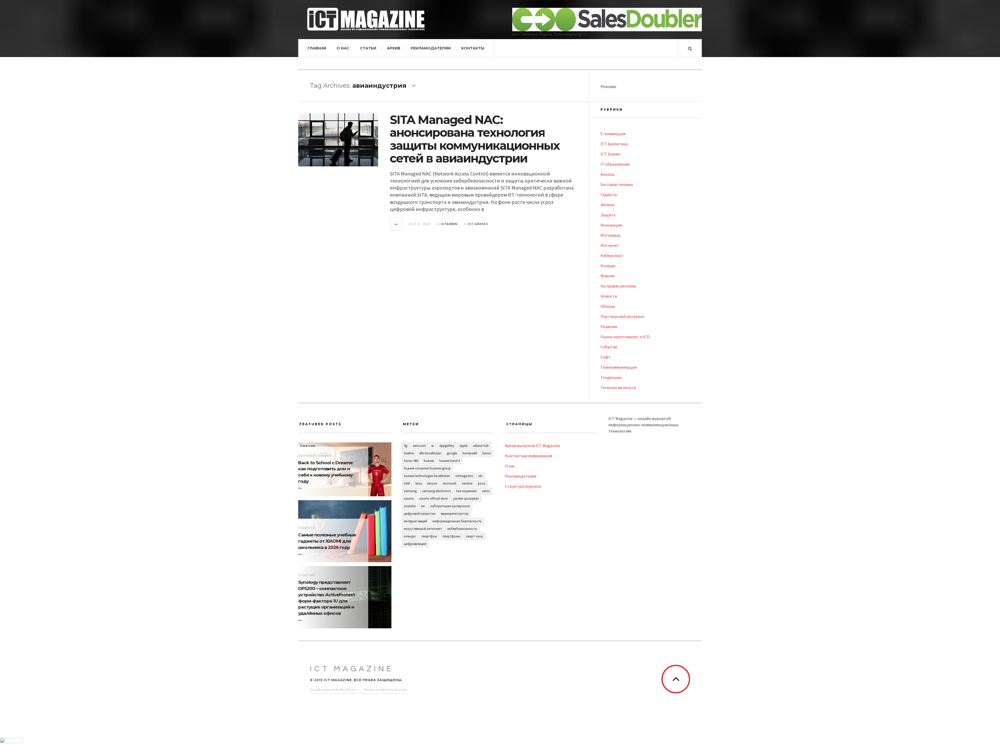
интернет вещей (415, 521)
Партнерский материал (622, 316)
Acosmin (401, 689)
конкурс (410, 536)
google (452, 453)
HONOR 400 (411, 461)
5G (405, 445)
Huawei (429, 461)
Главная (317, 48)
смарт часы (474, 536)
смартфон (429, 536)
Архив (393, 48)
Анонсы (608, 174)
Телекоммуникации (619, 367)
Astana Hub (481, 445)
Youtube (410, 506)
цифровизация (415, 544)
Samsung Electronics (436, 491)
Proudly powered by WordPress (333, 689)
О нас (342, 48)
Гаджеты (609, 194)
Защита (608, 214)
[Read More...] (396, 224)
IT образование (615, 164)
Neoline (467, 483)
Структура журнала (523, 486)
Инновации (611, 225)
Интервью (610, 235)
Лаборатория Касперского (450, 506)
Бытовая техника (617, 184)
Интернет (610, 245)
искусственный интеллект (423, 528)
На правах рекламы (618, 286)
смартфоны (451, 536)
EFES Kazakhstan (430, 453)
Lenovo (432, 483)
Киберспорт (612, 255)
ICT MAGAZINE (352, 669)
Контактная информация (528, 455)
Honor (486, 453)
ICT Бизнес (478, 223)
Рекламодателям (431, 48)
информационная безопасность (457, 521)
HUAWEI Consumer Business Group (427, 468)
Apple (463, 445)
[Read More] (300, 488)
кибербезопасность (462, 528)
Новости (609, 296)
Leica (418, 483)
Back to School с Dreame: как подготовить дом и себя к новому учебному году (325, 472)
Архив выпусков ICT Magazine (532, 445)
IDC (480, 476)
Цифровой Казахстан (419, 513)
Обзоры (608, 306)
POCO (481, 483)
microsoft (450, 483)
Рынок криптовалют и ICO (625, 336)
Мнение (608, 275)
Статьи (368, 48)
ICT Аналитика (614, 143)
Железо (607, 204)
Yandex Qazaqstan (466, 498)
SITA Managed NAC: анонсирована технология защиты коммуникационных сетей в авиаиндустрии (475, 139)
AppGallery (446, 445)
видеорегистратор (454, 513)
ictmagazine (464, 476)
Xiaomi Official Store (433, 498)
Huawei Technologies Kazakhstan (427, 476)
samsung (410, 491)
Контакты (472, 48)
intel (407, 483)
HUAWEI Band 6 (449, 461)
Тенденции (611, 377)
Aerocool (419, 445)
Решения (609, 326)
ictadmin (449, 223)
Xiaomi (409, 498)
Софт (606, 357)
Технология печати (618, 387)
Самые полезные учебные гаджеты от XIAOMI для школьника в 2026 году (327, 541)
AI (432, 445)
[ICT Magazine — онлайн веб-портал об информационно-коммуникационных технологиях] (365, 19)
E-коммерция (613, 133)
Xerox (486, 491)
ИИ (423, 506)
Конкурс (608, 265)
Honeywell (470, 453)
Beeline (409, 453)
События (609, 346)
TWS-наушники (466, 491)
